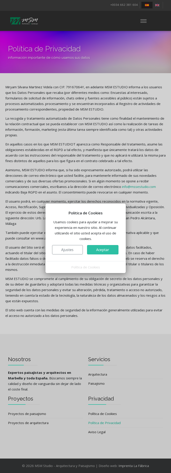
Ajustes (67, 249)
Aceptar (102, 249)
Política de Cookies (85, 267)
